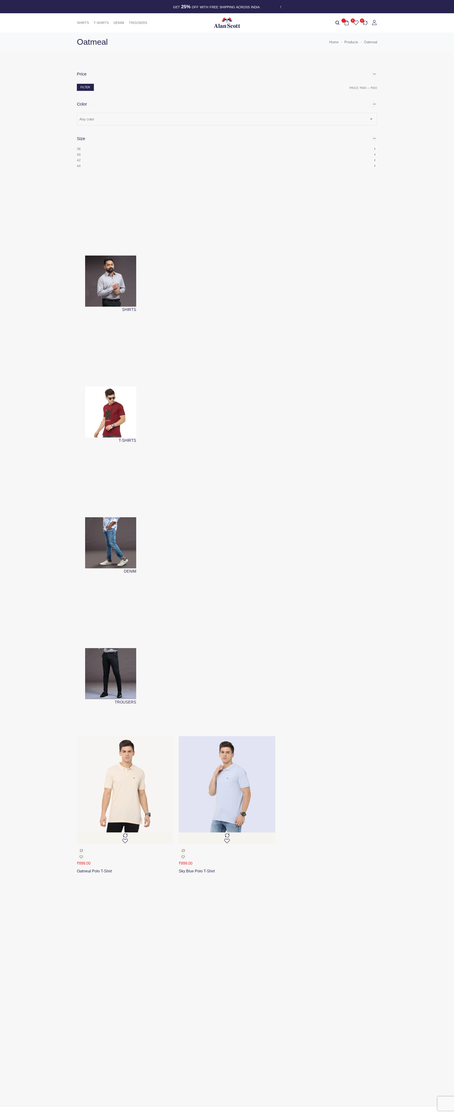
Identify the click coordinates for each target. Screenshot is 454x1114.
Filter (85, 87)
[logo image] (227, 22)
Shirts (83, 22)
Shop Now (271, 7)
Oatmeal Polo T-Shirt (94, 871)
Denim (119, 22)
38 (79, 148)
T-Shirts (101, 22)
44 (79, 166)
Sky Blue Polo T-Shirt (197, 871)
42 (79, 160)
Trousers (138, 22)
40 (79, 154)
